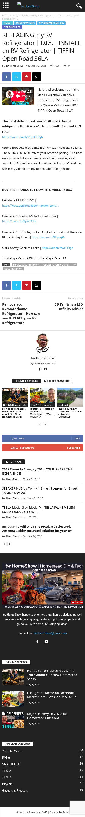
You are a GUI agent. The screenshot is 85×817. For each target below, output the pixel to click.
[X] (16, 76)
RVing (15, 15)
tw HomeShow (14, 65)
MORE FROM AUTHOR (57, 381)
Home (5, 15)
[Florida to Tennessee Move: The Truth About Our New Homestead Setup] (15, 397)
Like (77, 438)
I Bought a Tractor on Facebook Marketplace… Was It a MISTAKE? (42, 412)
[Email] (36, 76)
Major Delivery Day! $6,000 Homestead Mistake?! (47, 716)
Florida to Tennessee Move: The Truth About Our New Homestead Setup (14, 412)
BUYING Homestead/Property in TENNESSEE (15, 404)
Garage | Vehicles (25, 23)
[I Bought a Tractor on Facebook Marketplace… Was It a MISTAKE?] (42, 397)
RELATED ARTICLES (27, 381)
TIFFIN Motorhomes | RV (51, 23)
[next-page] (45, 424)
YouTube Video (12, 27)
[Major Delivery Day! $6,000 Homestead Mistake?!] (13, 720)
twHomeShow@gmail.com (50, 633)
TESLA (6, 770)
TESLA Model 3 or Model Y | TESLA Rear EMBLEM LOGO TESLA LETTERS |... (38, 509)
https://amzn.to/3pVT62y (19, 221)
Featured (63, 404)
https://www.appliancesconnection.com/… (30, 205)
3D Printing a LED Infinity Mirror (69, 306)
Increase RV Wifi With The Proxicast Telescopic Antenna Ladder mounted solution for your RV (37, 528)
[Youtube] (45, 369)
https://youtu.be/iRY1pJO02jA (22, 137)
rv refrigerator (13, 268)
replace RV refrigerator (56, 264)
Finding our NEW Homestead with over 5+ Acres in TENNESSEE (69, 412)
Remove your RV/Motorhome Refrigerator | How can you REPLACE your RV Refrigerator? (21, 313)
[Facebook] (6, 76)
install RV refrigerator (26, 264)
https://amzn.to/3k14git (57, 248)
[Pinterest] (26, 76)
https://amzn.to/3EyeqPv (48, 237)
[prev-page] (40, 424)
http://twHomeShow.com (42, 363)
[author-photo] (42, 343)
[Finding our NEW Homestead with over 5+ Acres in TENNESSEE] (70, 397)
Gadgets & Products (15, 790)
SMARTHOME (11, 764)
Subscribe (73, 447)
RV (74, 264)
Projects (7, 784)
